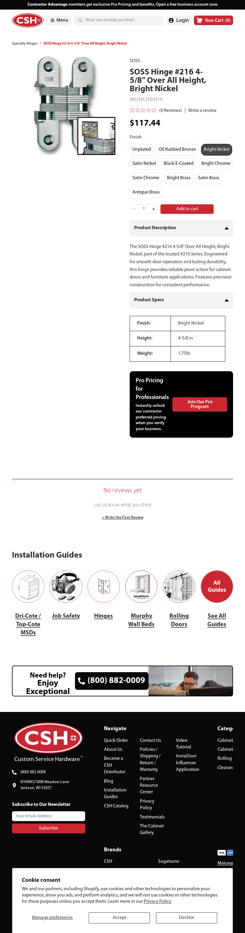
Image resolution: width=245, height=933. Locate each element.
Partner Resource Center (149, 786)
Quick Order (116, 740)
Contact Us (150, 740)
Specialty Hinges (24, 43)
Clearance (227, 767)
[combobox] (112, 20)
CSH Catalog (116, 806)
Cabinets (226, 740)
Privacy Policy (158, 901)
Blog (108, 781)
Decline (186, 917)
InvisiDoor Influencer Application (187, 763)
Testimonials (152, 817)
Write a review (202, 110)
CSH (108, 861)
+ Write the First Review (122, 517)
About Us (113, 749)
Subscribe (48, 828)
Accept (119, 917)
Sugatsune (168, 861)
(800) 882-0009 (33, 772)
